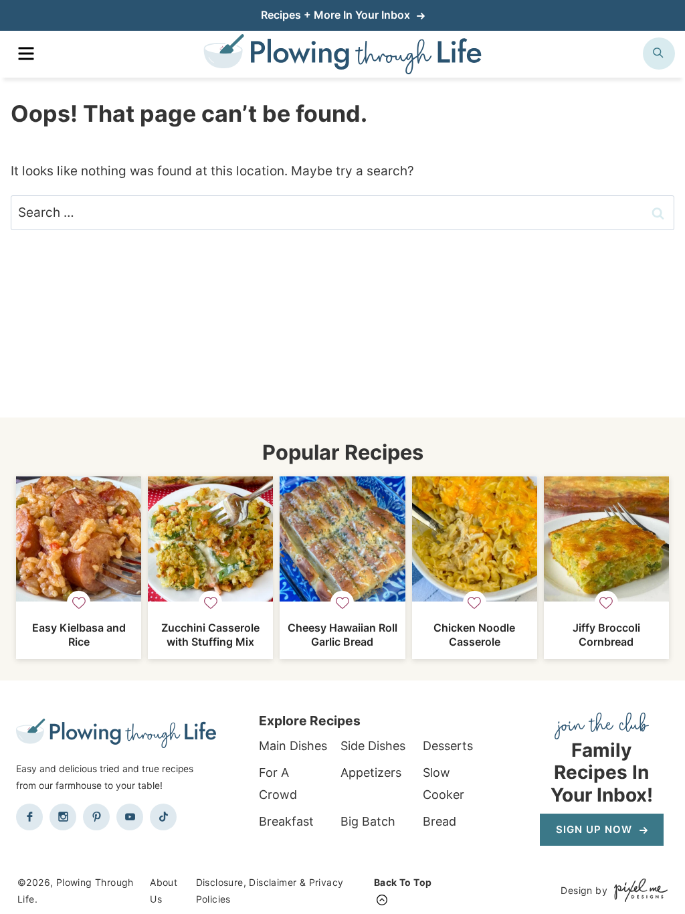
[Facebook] (29, 817)
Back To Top (402, 882)
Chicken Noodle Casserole (474, 634)
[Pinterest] (96, 817)
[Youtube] (129, 817)
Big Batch (367, 821)
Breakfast (286, 821)
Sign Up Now (595, 829)
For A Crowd (278, 783)
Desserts (448, 746)
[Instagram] (63, 817)
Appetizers (370, 772)
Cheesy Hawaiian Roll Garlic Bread (342, 634)
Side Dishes (372, 746)
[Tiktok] (163, 817)
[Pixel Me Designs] (637, 890)
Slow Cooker (443, 783)
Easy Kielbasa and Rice (79, 634)
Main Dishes (293, 746)
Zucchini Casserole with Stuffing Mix (210, 634)
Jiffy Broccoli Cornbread (606, 634)
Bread (439, 821)
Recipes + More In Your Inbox (337, 14)
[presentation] (78, 539)
